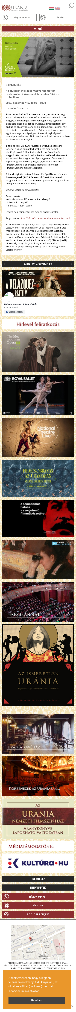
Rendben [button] (36, 1000)
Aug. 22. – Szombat (38, 264)
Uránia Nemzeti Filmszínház (20, 304)
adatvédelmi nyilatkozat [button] (24, 991)
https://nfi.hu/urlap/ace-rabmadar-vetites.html (45, 218)
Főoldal (38, 905)
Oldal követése (16, 312)
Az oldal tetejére (38, 914)
